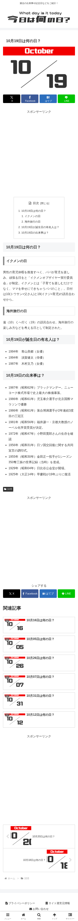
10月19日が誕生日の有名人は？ (40, 227)
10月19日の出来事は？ (35, 232)
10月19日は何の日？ (33, 210)
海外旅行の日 (33, 221)
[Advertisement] (39, 154)
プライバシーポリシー (21, 903)
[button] (70, 631)
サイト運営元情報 (59, 903)
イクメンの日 (33, 216)
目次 (36, 203)
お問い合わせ (40, 908)
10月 (9, 489)
